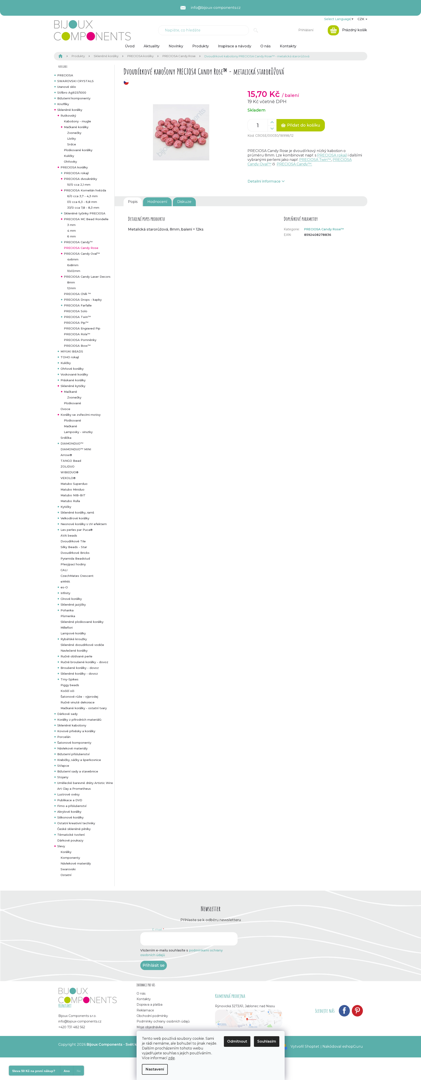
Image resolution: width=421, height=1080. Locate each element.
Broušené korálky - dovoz (80, 668)
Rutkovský (68, 115)
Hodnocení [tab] (157, 202)
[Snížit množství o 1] (272, 128)
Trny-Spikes (69, 679)
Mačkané (70, 391)
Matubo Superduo (74, 483)
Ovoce (65, 409)
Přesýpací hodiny (73, 564)
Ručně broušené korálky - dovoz (84, 662)
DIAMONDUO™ (72, 443)
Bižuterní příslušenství (73, 754)
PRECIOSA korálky (74, 167)
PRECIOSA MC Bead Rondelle (86, 219)
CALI (64, 570)
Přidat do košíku (303, 125)
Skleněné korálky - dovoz (79, 673)
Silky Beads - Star (74, 547)
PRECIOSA (65, 75)
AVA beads (69, 535)
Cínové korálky (71, 599)
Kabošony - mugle (77, 121)
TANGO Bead (71, 460)
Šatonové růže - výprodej (79, 696)
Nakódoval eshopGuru (342, 1046)
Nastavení (155, 1069)
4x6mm (72, 259)
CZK (361, 19)
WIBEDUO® (69, 472)
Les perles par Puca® (77, 529)
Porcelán (63, 737)
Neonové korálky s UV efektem (84, 524)
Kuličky (69, 156)
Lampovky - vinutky (78, 432)
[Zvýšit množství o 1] (272, 122)
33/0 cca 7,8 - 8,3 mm (83, 207)
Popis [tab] (132, 202)
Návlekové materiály (72, 748)
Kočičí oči (67, 691)
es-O (64, 587)
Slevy (61, 846)
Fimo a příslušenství (71, 806)
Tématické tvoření (71, 834)
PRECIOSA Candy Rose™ (324, 229)
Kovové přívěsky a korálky (76, 731)
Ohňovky (70, 161)
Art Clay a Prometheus (74, 788)
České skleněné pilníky (74, 829)
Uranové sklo (66, 87)
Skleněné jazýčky (73, 604)
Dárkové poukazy (70, 840)
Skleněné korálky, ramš (77, 512)
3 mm (71, 225)
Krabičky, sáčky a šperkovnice (79, 760)
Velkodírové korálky (75, 518)
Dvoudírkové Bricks (75, 552)
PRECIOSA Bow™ (77, 345)
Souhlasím (266, 1041)
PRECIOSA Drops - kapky (83, 299)
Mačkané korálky (76, 127)
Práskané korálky (73, 380)
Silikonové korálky (70, 817)
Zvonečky (74, 133)
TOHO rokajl (70, 357)
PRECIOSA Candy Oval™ (82, 253)
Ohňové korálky (72, 368)
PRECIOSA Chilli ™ (77, 294)
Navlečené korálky (74, 650)
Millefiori (67, 627)
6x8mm (72, 265)
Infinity (65, 593)
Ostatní (66, 875)
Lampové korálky (73, 633)
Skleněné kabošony (71, 725)
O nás (141, 993)
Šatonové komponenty (74, 742)
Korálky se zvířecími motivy (81, 414)
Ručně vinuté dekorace (78, 702)
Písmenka (68, 616)
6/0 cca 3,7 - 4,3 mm (82, 196)
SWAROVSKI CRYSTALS (75, 81)
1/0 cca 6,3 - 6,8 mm (82, 202)
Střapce (63, 765)
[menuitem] (129, 46)
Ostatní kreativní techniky (76, 823)
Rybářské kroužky (74, 639)
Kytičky (66, 506)
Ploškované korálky (78, 150)
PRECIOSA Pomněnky (80, 340)
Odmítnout (237, 1041)
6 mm (71, 236)
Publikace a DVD (69, 800)
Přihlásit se (154, 965)
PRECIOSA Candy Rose (81, 248)
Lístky (71, 138)
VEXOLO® (68, 478)
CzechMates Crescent (77, 576)
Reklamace (145, 1010)
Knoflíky (63, 104)
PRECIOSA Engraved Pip (82, 328)
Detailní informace (264, 181)
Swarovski (68, 869)
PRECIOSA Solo (75, 311)
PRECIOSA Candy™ (78, 242)
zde (171, 1058)
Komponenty (70, 857)
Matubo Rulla (70, 501)
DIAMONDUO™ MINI (76, 449)
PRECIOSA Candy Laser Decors (87, 276)
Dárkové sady (67, 714)
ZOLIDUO (67, 466)
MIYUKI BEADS (72, 351)
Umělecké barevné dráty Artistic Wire (85, 783)
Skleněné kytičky (73, 386)
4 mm (71, 230)
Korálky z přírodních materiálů (79, 719)
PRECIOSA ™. (294, 164)
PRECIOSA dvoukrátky (80, 179)
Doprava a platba (149, 1005)
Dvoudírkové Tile (73, 541)
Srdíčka (66, 437)
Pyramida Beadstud (75, 558)
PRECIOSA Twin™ (77, 317)
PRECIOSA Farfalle (78, 305)
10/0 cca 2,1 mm (78, 184)
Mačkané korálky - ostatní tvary (84, 708)
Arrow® (66, 455)
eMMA (65, 581)
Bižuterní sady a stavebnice (77, 771)
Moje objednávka (150, 1027)
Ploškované (72, 403)
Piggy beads (70, 685)
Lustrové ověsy (68, 794)
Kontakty (144, 999)
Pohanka (67, 610)
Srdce (71, 144)
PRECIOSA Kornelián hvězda (85, 190)
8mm (71, 282)
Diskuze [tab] (184, 202)
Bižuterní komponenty (73, 98)
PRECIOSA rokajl (76, 173)
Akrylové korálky (69, 811)
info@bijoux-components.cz (79, 1021)
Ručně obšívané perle (76, 656)
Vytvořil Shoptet (305, 1046)
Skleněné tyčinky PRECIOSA (84, 213)
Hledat (256, 30)
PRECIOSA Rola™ (77, 334)
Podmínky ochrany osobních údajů (163, 1021)
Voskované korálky (74, 374)
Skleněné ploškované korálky (82, 622)
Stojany (62, 777)
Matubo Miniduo (72, 489)
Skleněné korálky (69, 110)
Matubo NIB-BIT (73, 495)
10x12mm (73, 271)
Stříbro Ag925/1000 (71, 92)
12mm (71, 288)
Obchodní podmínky (152, 1016)
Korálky (66, 852)
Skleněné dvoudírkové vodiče (82, 645)
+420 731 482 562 (71, 1027)
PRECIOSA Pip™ (76, 322)
